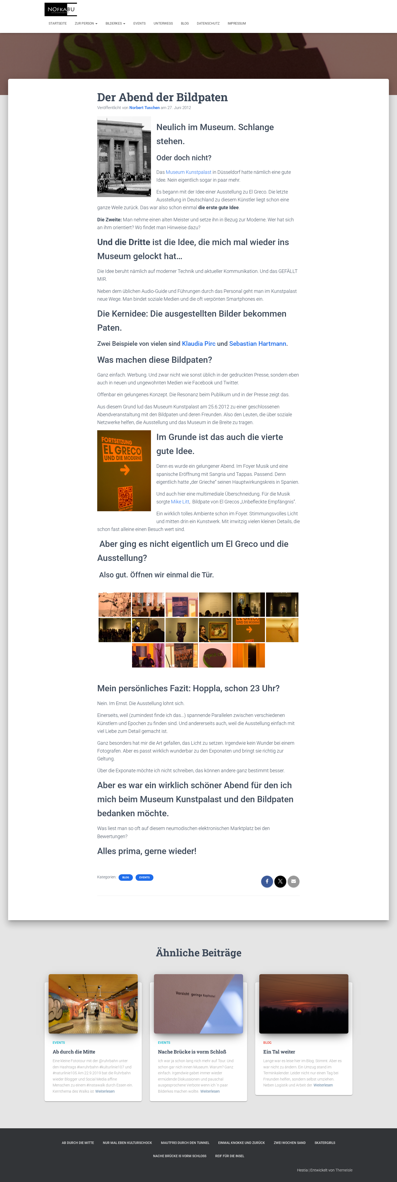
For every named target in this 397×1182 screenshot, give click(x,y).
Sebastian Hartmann (257, 343)
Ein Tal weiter (279, 1051)
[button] (96, 23)
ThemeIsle (343, 1170)
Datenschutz (208, 23)
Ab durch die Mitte (74, 1051)
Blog (185, 23)
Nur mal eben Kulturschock (127, 1143)
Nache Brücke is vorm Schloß (192, 1051)
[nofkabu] (61, 9)
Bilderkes (114, 23)
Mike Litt (180, 501)
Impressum (237, 23)
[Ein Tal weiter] (303, 1003)
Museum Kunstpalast (188, 172)
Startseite (58, 23)
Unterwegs (163, 23)
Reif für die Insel (229, 1156)
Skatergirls (325, 1143)
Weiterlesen (105, 1091)
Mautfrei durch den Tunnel (185, 1143)
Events (139, 23)
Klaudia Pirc (199, 343)
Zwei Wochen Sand (290, 1143)
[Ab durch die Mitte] (93, 1003)
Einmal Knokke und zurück (241, 1143)
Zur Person (85, 23)
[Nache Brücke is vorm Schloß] (198, 1003)
